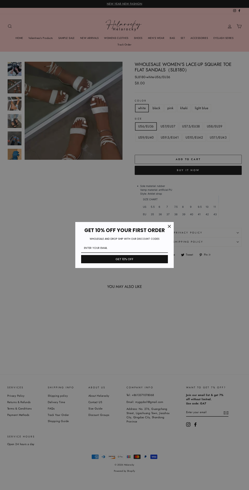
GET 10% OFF (124, 259)
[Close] (169, 226)
